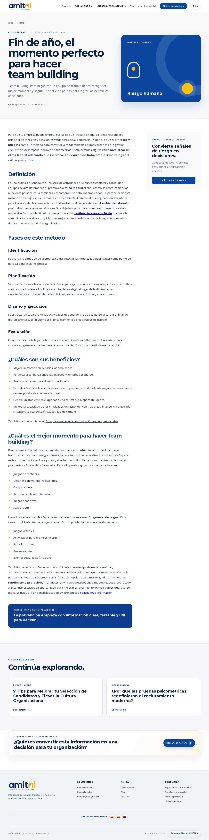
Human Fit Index (84, 792)
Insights (20, 22)
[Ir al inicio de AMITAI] (19, 6)
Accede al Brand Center (155, 833)
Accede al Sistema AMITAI (185, 833)
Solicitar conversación (173, 180)
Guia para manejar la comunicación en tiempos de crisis (82, 421)
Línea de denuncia (173, 801)
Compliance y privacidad (176, 792)
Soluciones (82, 6)
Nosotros (66, 6)
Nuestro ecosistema (110, 6)
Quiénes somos (128, 787)
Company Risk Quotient (88, 796)
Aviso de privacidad (147, 6)
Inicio (10, 22)
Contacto (125, 796)
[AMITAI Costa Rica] (124, 816)
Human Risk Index (85, 787)
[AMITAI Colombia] (112, 816)
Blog (132, 6)
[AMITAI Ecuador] (118, 816)
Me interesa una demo (173, 6)
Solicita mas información (96, 592)
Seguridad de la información (178, 787)
